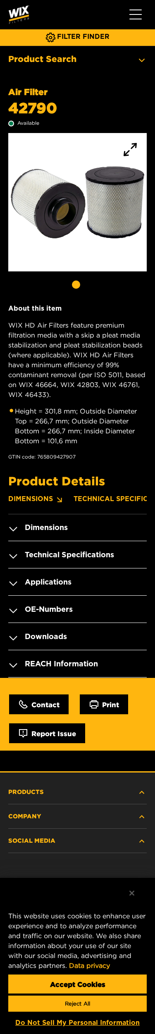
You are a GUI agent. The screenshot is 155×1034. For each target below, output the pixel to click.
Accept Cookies (77, 984)
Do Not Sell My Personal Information (77, 1023)
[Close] (132, 893)
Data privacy (89, 965)
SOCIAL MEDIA (31, 840)
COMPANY (24, 816)
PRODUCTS (26, 791)
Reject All (77, 1003)
